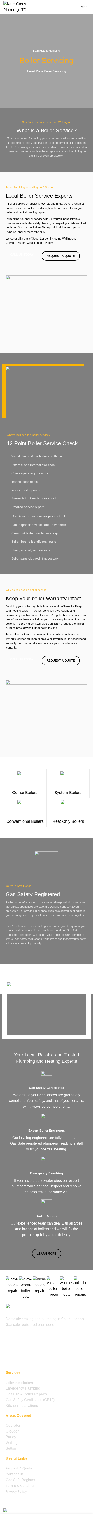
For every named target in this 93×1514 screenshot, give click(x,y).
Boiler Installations (20, 1383)
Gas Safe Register (20, 1480)
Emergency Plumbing (23, 1388)
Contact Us (14, 1474)
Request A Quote (19, 1468)
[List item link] (46, 1339)
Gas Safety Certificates (24, 1400)
